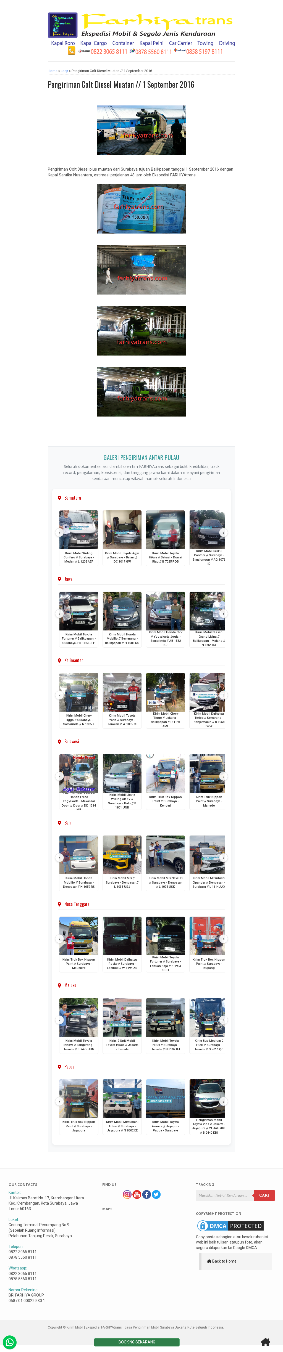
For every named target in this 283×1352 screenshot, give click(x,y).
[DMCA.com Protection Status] (230, 1231)
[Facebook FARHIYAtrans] (146, 1197)
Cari (264, 1195)
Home (52, 71)
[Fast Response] (10, 1342)
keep (64, 71)
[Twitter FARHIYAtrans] (156, 1197)
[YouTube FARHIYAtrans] (136, 1197)
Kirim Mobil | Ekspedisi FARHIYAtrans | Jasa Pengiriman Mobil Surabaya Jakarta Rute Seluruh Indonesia (145, 1327)
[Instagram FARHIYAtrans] (127, 1197)
